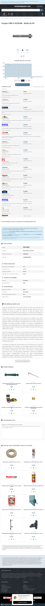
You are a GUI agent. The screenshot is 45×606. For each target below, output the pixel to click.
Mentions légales (4, 589)
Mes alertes (25, 587)
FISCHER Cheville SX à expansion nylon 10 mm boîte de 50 (11, 486)
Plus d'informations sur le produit (6, 114)
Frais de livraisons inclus (39, 86)
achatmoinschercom (22, 6)
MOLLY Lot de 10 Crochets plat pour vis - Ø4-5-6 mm (11, 509)
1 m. (16, 80)
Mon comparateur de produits (29, 588)
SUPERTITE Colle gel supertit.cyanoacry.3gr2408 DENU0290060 (33, 408)
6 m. (23, 80)
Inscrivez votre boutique (28, 589)
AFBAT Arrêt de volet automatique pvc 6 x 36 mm (33, 533)
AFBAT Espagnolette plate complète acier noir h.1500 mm (11, 534)
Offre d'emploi (4, 588)
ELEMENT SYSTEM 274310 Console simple (33, 383)
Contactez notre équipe (6, 587)
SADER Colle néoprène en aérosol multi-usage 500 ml (33, 485)
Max (29, 80)
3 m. (19, 80)
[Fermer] (31, 596)
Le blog (24, 585)
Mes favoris (25, 586)
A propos (3, 585)
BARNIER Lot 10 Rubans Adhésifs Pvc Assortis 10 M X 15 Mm (11, 408)
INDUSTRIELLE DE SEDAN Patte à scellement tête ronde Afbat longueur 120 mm (11, 384)
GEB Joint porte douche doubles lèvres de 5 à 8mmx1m (33, 509)
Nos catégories (4, 591)
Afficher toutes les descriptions (22, 361)
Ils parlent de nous (5, 586)
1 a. (26, 80)
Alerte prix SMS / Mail (23, 84)
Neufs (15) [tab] (4, 89)
